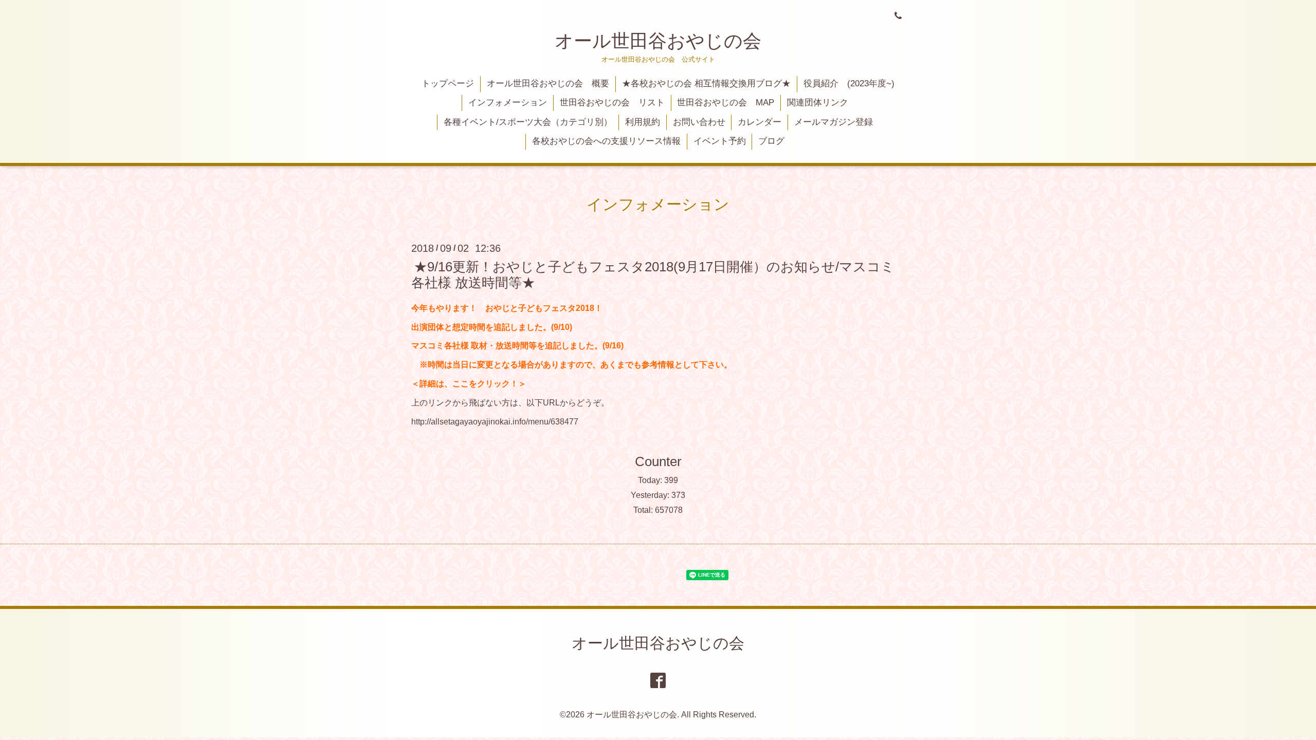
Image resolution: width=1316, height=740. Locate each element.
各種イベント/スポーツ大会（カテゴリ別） (528, 122)
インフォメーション (507, 102)
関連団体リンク (817, 102)
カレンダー (759, 122)
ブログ (771, 141)
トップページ (448, 83)
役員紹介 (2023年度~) (848, 83)
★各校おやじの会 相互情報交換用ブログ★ (706, 83)
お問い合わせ (699, 122)
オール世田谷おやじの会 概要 (548, 83)
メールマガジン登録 (833, 122)
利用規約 (642, 122)
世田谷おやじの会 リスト (612, 102)
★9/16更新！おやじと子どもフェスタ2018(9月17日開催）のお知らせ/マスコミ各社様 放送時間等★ (652, 274)
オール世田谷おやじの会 (658, 40)
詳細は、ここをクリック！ (468, 383)
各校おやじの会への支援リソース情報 (606, 141)
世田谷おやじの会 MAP (725, 102)
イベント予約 (719, 141)
